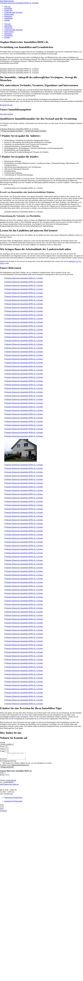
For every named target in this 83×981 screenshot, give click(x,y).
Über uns (7, 6)
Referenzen (8, 16)
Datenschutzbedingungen (20, 765)
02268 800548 (11, 780)
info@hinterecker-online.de (9, 784)
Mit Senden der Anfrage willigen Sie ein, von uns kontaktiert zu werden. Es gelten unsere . (26, 764)
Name (2, 746)
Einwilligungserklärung (8, 761)
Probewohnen (9, 14)
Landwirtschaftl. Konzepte (13, 12)
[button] (41, 805)
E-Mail (2, 751)
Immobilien (8, 8)
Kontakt (7, 20)
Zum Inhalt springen (7, 1)
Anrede (2, 742)
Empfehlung (8, 18)
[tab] (12, 131)
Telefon (3, 749)
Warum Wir (8, 10)
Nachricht (3, 759)
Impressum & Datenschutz (13, 797)
